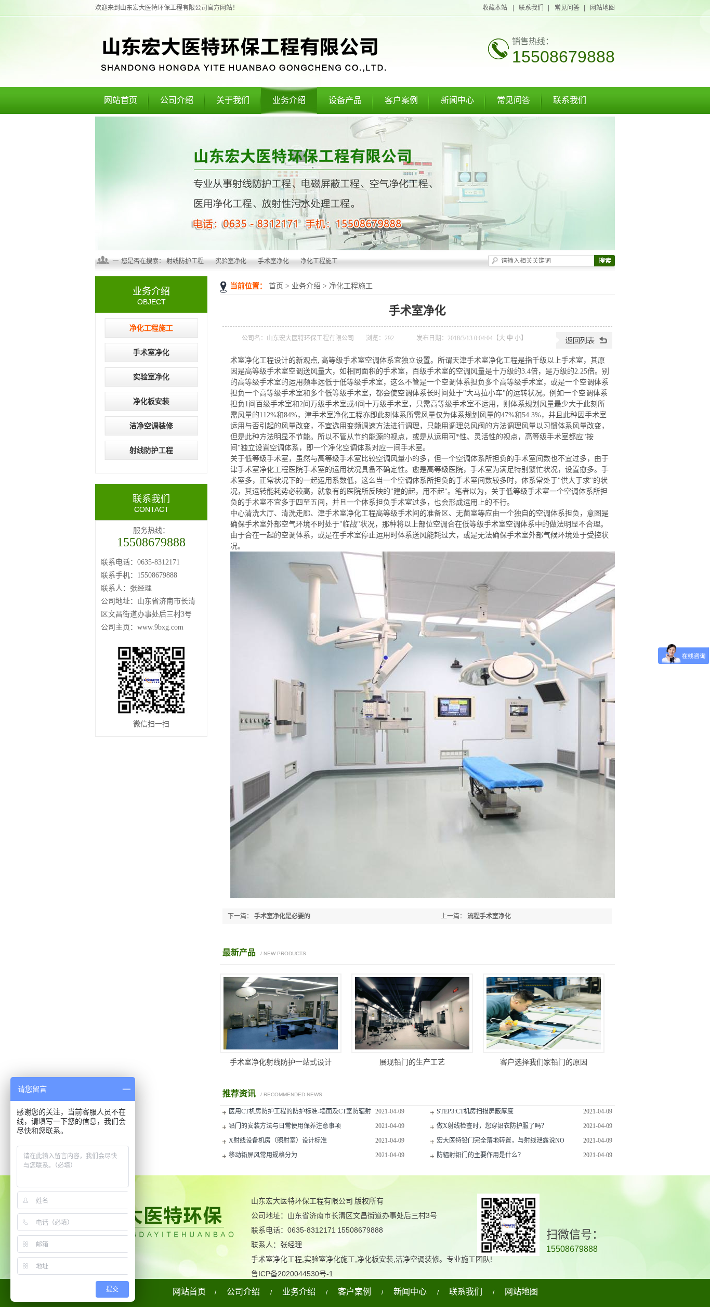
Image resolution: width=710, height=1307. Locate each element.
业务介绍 (289, 100)
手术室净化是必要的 (282, 916)
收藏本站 (495, 7)
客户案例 (401, 100)
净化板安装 (151, 401)
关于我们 (232, 100)
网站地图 (602, 7)
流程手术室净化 (489, 916)
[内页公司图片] (355, 183)
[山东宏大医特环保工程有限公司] (240, 71)
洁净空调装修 (151, 426)
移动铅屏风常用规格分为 (263, 1155)
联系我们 (531, 7)
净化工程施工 (319, 261)
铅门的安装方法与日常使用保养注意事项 (285, 1126)
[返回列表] (584, 346)
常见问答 (567, 7)
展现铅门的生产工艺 (412, 1062)
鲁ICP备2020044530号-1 (292, 1274)
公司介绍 (176, 100)
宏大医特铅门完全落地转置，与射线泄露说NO (500, 1140)
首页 (276, 286)
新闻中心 (457, 100)
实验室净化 (230, 261)
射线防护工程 (185, 261)
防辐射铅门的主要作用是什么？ (480, 1155)
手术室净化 (273, 261)
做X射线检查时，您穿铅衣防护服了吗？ (492, 1126)
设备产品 (345, 100)
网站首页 (120, 100)
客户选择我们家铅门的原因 (543, 1062)
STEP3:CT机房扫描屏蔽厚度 (475, 1111)
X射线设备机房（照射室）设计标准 (278, 1140)
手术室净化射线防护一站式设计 (281, 1062)
